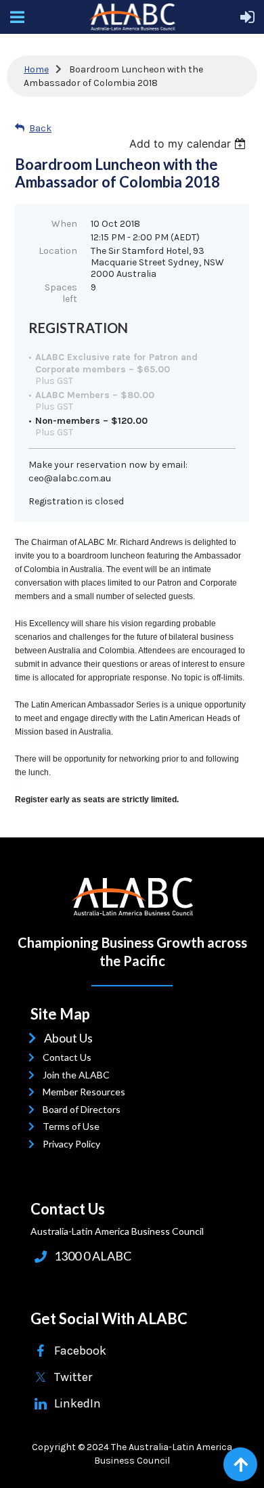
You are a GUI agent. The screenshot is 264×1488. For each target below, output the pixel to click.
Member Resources (87, 1091)
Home (36, 69)
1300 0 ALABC (92, 1255)
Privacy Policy (74, 1144)
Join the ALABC (79, 1074)
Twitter (73, 1377)
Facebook (80, 1350)
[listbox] (189, 143)
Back (40, 128)
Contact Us (70, 1057)
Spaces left (61, 293)
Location (58, 251)
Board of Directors (84, 1109)
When (64, 223)
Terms (59, 1126)
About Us (71, 1037)
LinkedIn (77, 1403)
